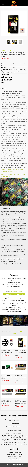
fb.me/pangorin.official (16, 291)
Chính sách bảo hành (14, 456)
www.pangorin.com (16, 289)
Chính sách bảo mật (15, 459)
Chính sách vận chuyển (14, 452)
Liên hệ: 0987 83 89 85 (15, 465)
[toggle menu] (3, 3)
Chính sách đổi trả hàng (14, 454)
